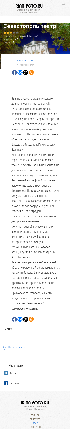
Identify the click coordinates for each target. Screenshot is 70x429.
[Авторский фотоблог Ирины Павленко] (29, 9)
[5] (17, 32)
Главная (35, 415)
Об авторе (35, 419)
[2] (8, 32)
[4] (14, 32)
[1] (4, 32)
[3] (11, 32)
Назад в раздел (17, 347)
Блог (35, 423)
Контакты (36, 427)
